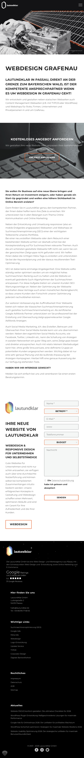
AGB (12, 686)
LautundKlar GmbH (16, 576)
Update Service (17, 646)
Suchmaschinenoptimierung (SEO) (26, 627)
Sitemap (14, 690)
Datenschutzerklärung (63, 480)
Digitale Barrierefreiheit (21, 658)
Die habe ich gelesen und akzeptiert (59, 484)
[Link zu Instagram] (42, 750)
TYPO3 (13, 650)
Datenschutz (16, 682)
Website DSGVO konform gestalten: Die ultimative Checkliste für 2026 (41, 711)
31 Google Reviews (14, 581)
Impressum (16, 679)
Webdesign (16, 639)
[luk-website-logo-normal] (10, 5)
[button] (5, 753)
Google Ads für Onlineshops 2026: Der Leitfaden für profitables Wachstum (43, 723)
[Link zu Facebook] (36, 750)
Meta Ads (15, 635)
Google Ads (16, 631)
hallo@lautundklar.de (20, 608)
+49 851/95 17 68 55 (22, 611)
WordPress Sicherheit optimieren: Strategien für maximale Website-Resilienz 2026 (46, 727)
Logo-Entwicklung (19, 642)
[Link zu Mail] (47, 750)
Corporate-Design (18, 654)
